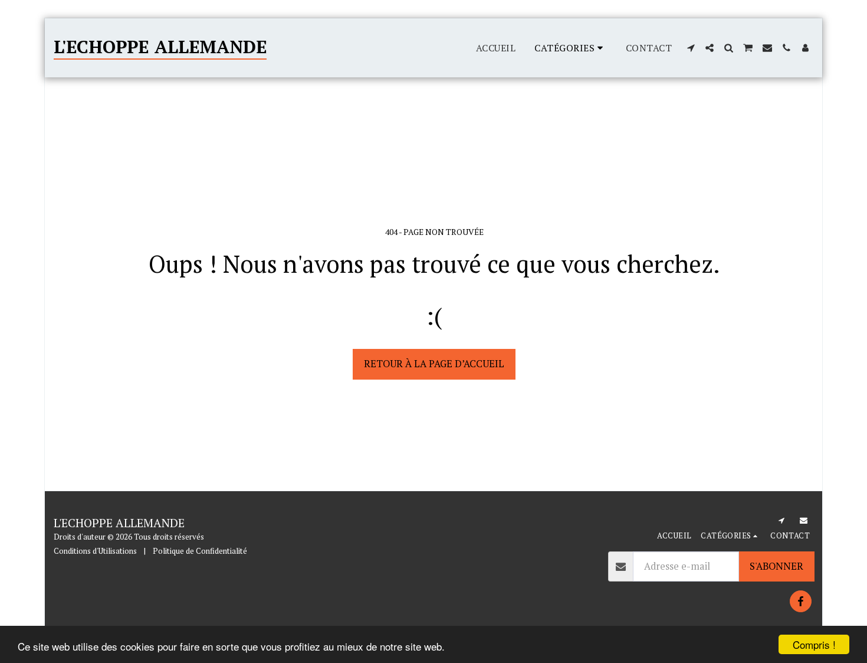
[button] (690, 48)
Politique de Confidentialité (200, 551)
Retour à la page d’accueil (434, 363)
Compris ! (814, 644)
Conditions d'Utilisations (95, 551)
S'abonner (776, 566)
